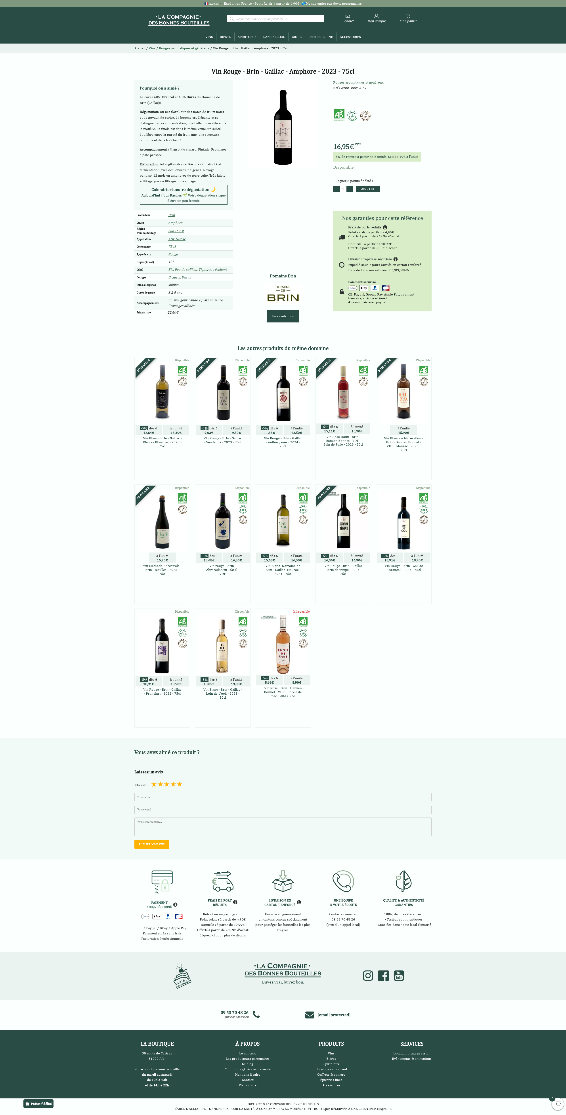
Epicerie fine (321, 37)
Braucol (174, 277)
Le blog (247, 1064)
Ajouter (367, 189)
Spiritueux (247, 37)
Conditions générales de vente (248, 1069)
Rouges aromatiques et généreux (358, 82)
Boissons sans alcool (331, 1069)
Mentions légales (247, 1074)
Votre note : (140, 785)
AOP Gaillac (176, 239)
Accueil (139, 48)
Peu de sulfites (186, 269)
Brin (171, 215)
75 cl (172, 246)
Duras (186, 277)
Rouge (173, 254)
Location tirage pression (411, 1053)
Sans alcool (274, 37)
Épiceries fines (331, 1080)
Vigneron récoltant (212, 269)
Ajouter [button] (162, 472)
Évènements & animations (412, 1058)
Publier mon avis (152, 844)
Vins (209, 37)
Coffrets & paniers (331, 1074)
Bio (170, 269)
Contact (247, 1080)
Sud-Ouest (176, 231)
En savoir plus (283, 316)
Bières (225, 37)
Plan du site (247, 1085)
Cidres (297, 37)
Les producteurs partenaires (248, 1058)
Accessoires (350, 37)
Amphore (175, 223)
